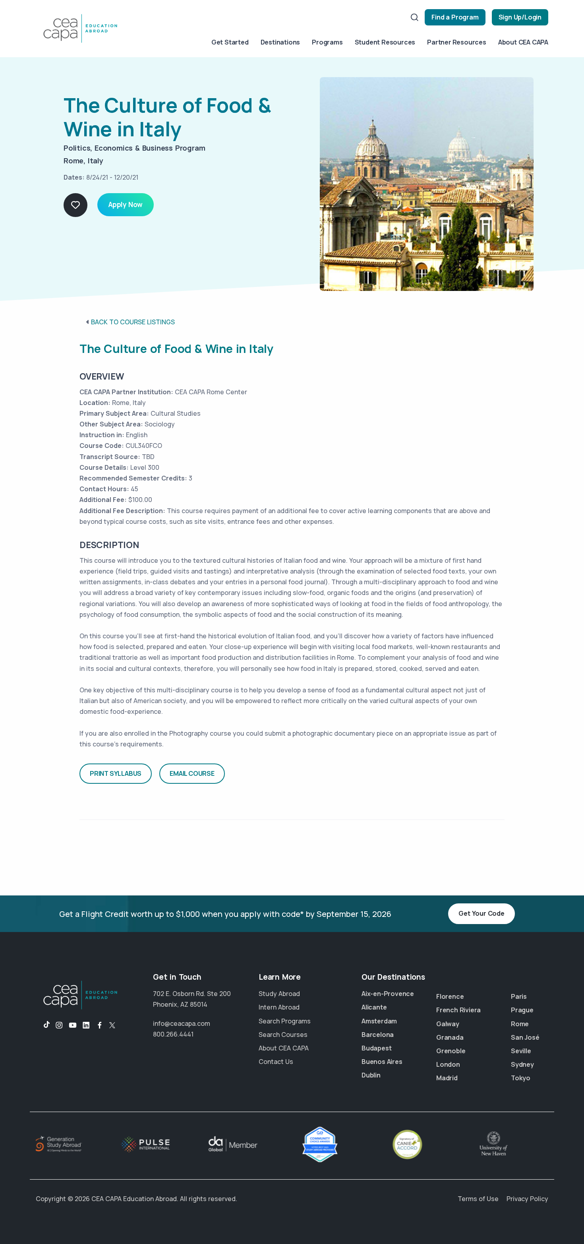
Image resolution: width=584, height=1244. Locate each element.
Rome (520, 1023)
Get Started (230, 42)
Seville (521, 1050)
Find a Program (454, 17)
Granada (450, 1037)
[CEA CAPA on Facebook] (100, 1025)
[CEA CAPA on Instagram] (59, 1025)
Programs (327, 42)
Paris (519, 996)
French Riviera (458, 1010)
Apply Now (125, 204)
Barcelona (378, 1034)
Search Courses (283, 1034)
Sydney (522, 1064)
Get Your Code (481, 913)
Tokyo (520, 1077)
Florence (450, 996)
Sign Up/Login (520, 17)
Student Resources (385, 42)
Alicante (374, 1007)
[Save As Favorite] (75, 205)
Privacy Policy (527, 1198)
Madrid (447, 1077)
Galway (447, 1023)
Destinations (280, 42)
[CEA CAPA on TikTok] (43, 1025)
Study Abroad (279, 993)
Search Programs (285, 1021)
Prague (522, 1010)
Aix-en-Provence (388, 993)
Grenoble (450, 1050)
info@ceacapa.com (181, 1023)
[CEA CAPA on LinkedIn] (86, 1025)
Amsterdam (379, 1021)
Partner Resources (456, 42)
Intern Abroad (279, 1007)
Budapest (376, 1048)
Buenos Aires (382, 1061)
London (448, 1064)
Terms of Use (478, 1198)
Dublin (371, 1075)
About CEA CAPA (523, 42)
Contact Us (276, 1061)
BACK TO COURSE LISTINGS (133, 322)
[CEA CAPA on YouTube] (73, 1025)
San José (525, 1037)
